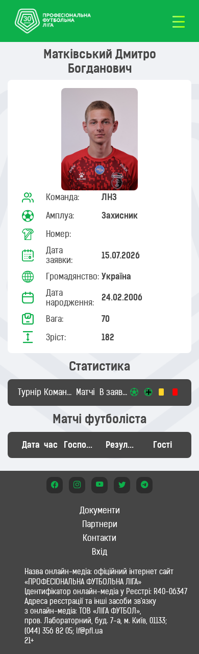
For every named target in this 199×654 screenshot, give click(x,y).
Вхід (99, 552)
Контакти (99, 538)
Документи (100, 510)
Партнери (99, 524)
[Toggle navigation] (178, 21)
